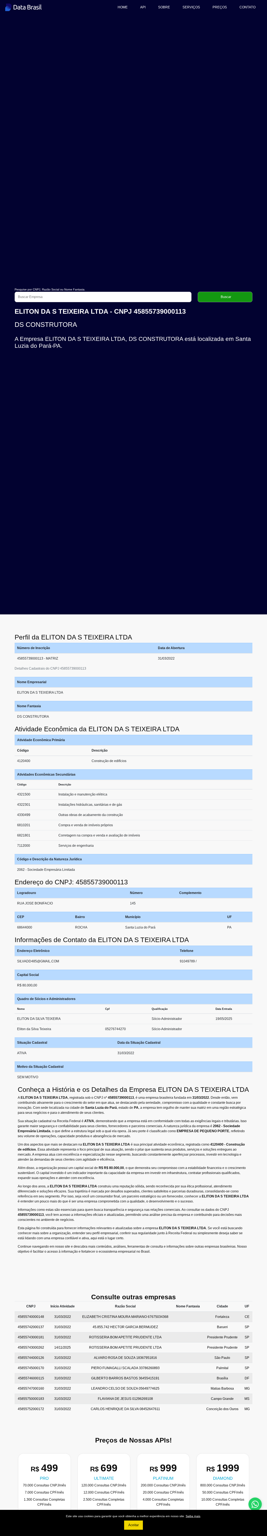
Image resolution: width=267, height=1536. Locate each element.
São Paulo (222, 1358)
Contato (247, 7)
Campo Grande (222, 1398)
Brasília (222, 1378)
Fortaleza (222, 1317)
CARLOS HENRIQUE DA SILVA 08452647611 (125, 1409)
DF (247, 1378)
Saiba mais (193, 1516)
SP (247, 1327)
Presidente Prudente (222, 1337)
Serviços (191, 7)
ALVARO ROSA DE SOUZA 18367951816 (125, 1358)
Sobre (164, 7)
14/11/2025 (62, 1347)
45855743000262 (31, 1347)
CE (247, 1317)
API (143, 7)
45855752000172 (31, 1409)
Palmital (222, 1368)
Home (124, 7)
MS (246, 1398)
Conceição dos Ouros (222, 1409)
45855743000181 (31, 1337)
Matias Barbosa (222, 1388)
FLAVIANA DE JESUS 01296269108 (125, 1398)
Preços (220, 7)
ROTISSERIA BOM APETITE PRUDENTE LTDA (125, 1337)
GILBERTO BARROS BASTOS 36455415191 (125, 1378)
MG (247, 1388)
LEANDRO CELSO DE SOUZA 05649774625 (125, 1388)
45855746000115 (31, 1378)
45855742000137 (31, 1327)
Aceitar (133, 1525)
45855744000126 (31, 1358)
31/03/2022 (62, 1317)
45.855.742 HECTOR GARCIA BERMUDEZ (125, 1327)
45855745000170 (31, 1368)
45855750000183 (31, 1398)
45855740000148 (31, 1317)
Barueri (222, 1327)
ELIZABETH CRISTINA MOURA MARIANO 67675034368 (125, 1317)
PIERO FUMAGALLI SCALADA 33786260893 (125, 1368)
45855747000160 (31, 1388)
